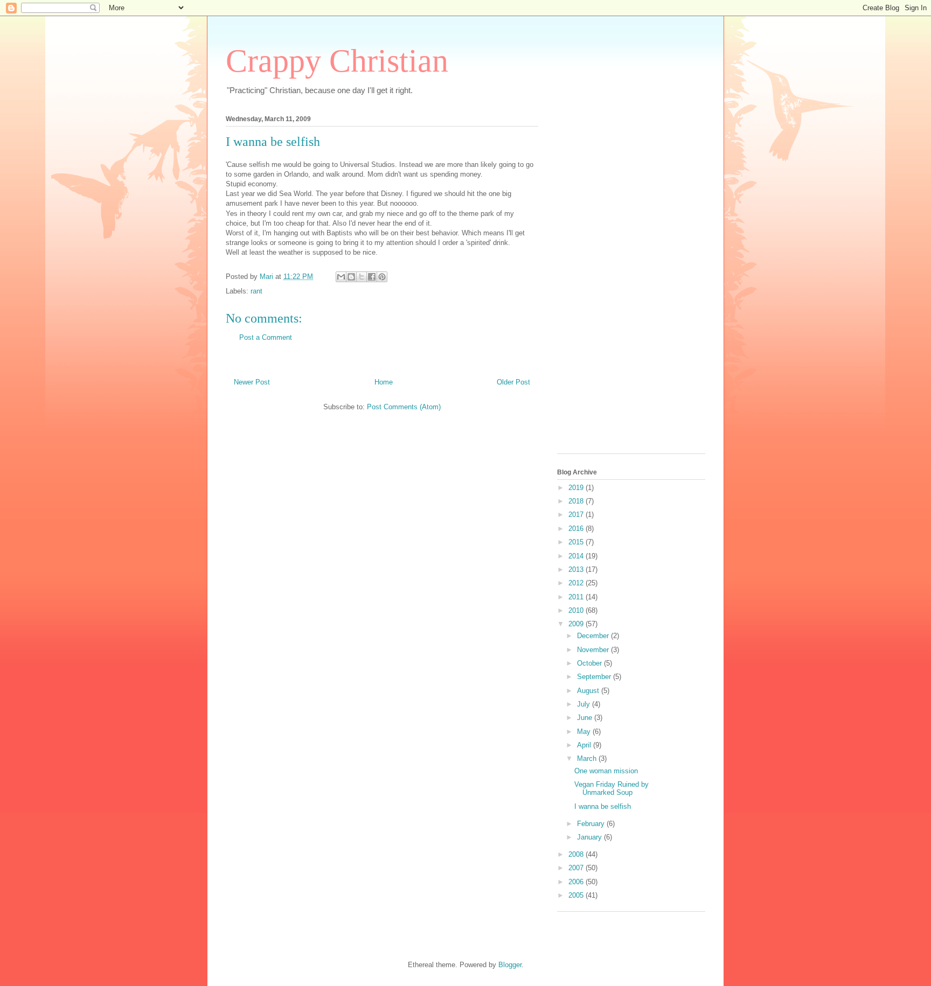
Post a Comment (265, 337)
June (585, 718)
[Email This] (341, 276)
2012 (577, 583)
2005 (577, 895)
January (590, 837)
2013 (577, 569)
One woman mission (606, 771)
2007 (577, 868)
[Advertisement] (600, 281)
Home (383, 382)
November (594, 650)
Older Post (513, 382)
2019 (577, 488)
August (589, 691)
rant (256, 291)
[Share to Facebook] (371, 276)
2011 (577, 597)
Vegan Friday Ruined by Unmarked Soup (611, 788)
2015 (577, 542)
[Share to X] (361, 276)
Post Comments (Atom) (404, 407)
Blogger (510, 965)
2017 (577, 515)
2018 (577, 501)
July (584, 704)
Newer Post (252, 382)
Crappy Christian (337, 61)
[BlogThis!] (351, 276)
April (585, 745)
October (590, 663)
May (585, 732)
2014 (577, 556)
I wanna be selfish (602, 806)
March (588, 758)
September (595, 677)
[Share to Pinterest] (382, 276)
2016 (577, 529)
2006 (577, 882)
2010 (577, 610)
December (594, 636)
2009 (577, 624)
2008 (577, 854)
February (592, 824)
